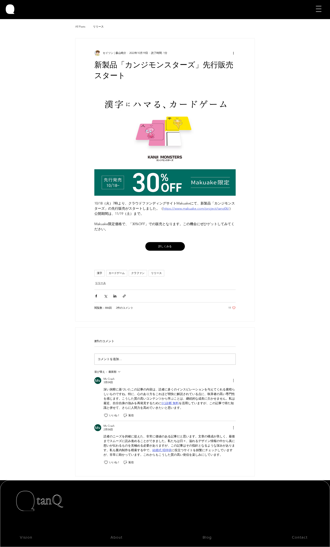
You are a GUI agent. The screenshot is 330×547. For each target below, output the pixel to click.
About (117, 537)
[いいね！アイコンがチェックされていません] (106, 415)
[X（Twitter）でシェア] (105, 296)
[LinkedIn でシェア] (115, 296)
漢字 (99, 273)
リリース (98, 26)
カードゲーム (117, 273)
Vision (26, 537)
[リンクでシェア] (124, 296)
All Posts (80, 26)
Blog (207, 537)
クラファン (138, 273)
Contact (300, 537)
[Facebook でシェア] (96, 296)
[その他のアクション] (233, 53)
